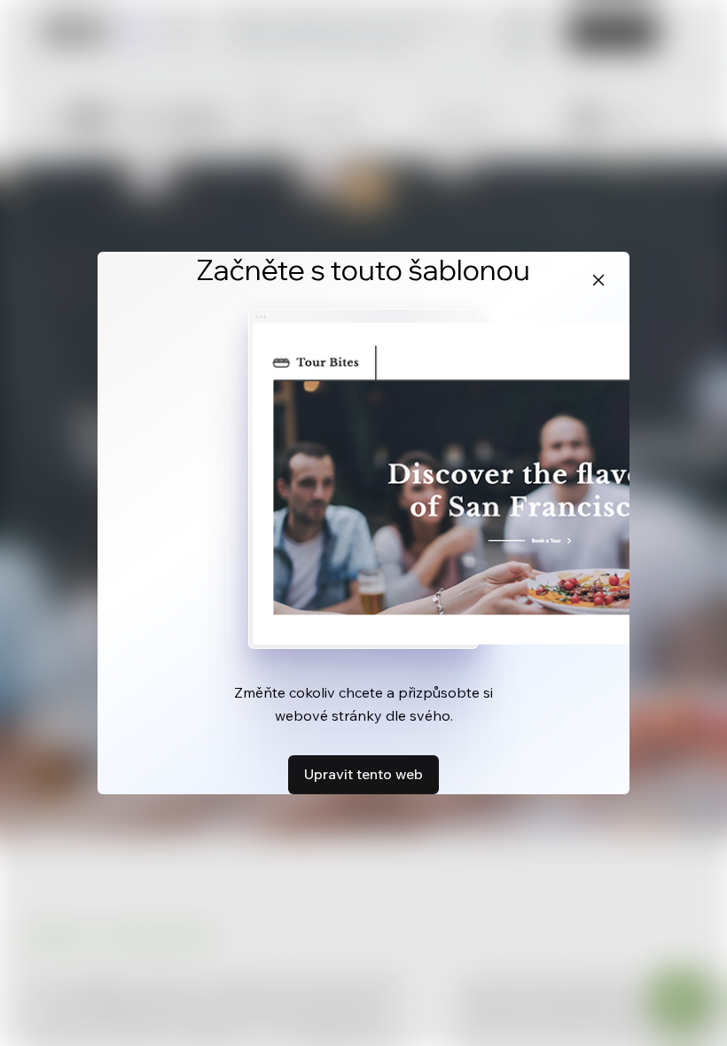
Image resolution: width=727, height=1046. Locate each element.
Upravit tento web (363, 774)
